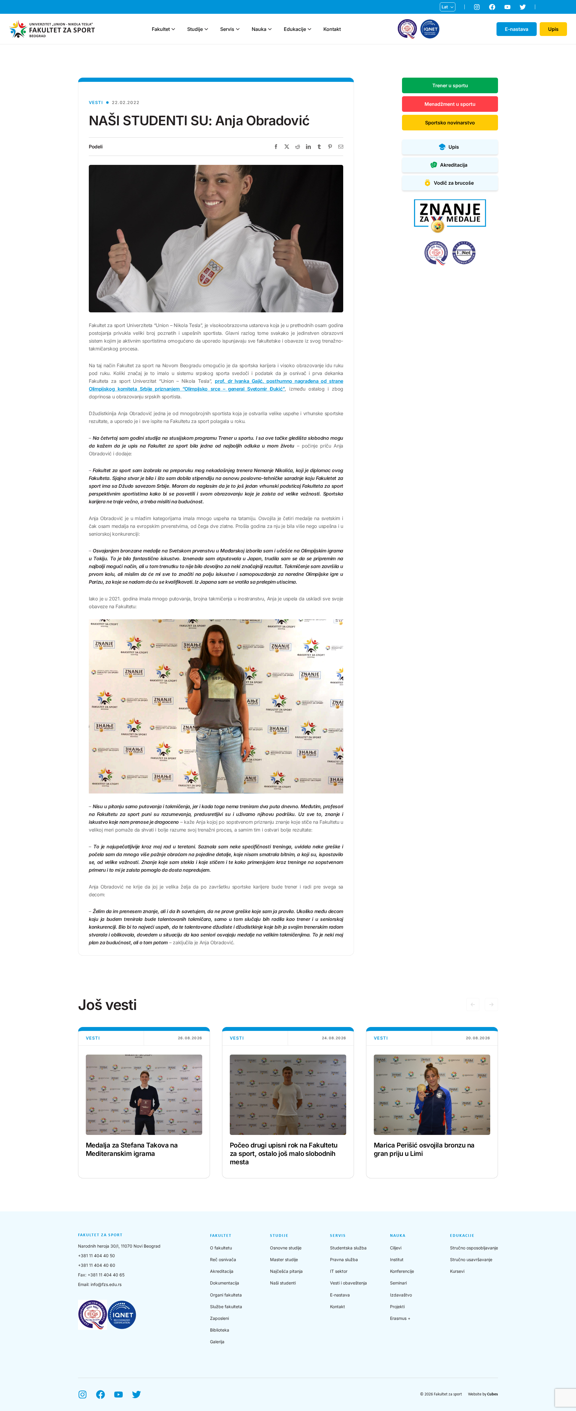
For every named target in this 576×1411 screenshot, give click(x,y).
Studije (195, 29)
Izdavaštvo (401, 1294)
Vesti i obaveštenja (348, 1282)
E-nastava (340, 1294)
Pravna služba (344, 1259)
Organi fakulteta (226, 1294)
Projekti (397, 1306)
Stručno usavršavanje (471, 1259)
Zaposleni (219, 1318)
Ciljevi (395, 1247)
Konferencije (402, 1271)
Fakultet (161, 29)
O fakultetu (221, 1247)
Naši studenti (283, 1282)
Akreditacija (221, 1271)
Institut (397, 1259)
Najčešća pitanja (286, 1271)
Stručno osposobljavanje (474, 1247)
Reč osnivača (223, 1259)
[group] (144, 1102)
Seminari (398, 1282)
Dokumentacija (224, 1282)
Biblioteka (219, 1329)
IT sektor (338, 1271)
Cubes (492, 1394)
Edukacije (295, 29)
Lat (445, 6)
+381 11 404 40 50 (96, 1255)
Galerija (217, 1341)
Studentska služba (348, 1247)
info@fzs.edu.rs (106, 1284)
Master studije (284, 1259)
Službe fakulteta (226, 1306)
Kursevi (457, 1271)
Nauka (259, 29)
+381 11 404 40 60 (96, 1265)
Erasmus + (400, 1318)
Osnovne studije (286, 1247)
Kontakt (332, 29)
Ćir (445, 16)
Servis (227, 29)
